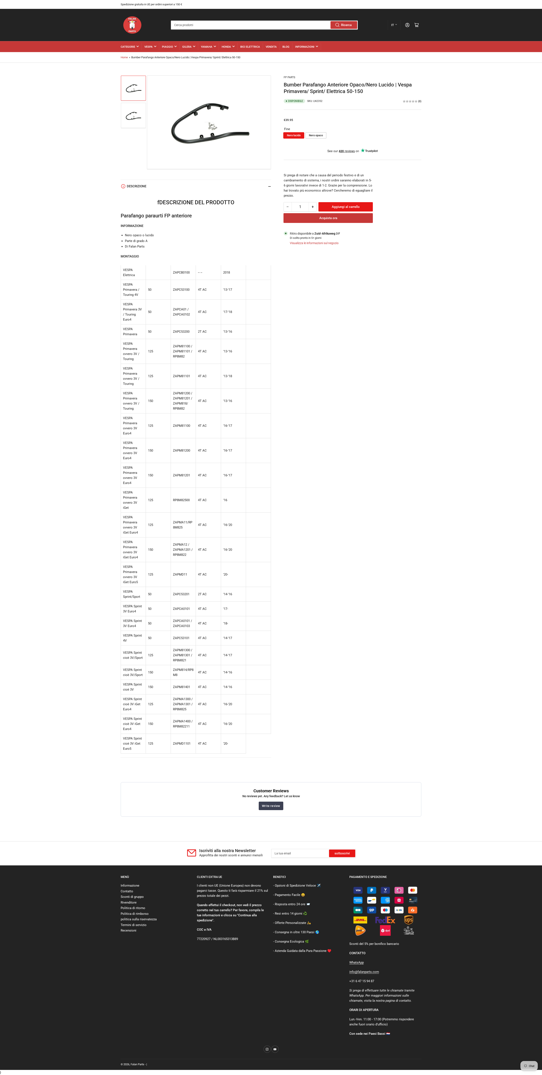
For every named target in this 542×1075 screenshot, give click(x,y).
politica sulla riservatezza (139, 919)
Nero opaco (316, 135)
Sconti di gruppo (132, 897)
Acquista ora (328, 218)
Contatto (127, 891)
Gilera (187, 46)
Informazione (130, 885)
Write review (271, 806)
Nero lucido (294, 135)
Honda (226, 46)
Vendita (271, 46)
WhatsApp (356, 962)
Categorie (128, 46)
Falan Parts (137, 1064)
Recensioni (128, 930)
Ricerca (346, 25)
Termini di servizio (134, 925)
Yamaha (206, 46)
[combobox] (264, 25)
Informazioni (304, 46)
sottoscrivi (342, 853)
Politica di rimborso (135, 914)
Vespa (148, 46)
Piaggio (167, 46)
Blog (285, 46)
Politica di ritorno (133, 908)
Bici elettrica (250, 46)
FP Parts (289, 77)
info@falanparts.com (364, 972)
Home (124, 57)
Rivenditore (129, 902)
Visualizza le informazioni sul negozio (314, 243)
